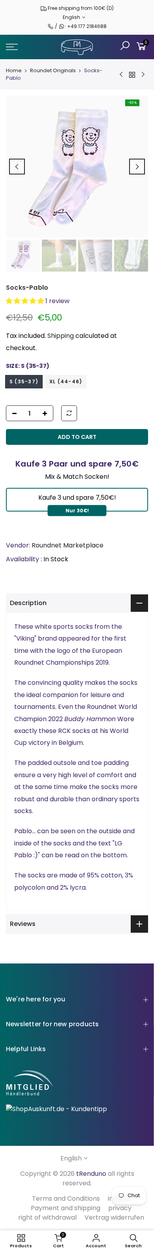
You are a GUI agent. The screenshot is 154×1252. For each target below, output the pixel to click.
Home (14, 70)
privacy (119, 1208)
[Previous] (17, 166)
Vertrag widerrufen (114, 1217)
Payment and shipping (65, 1208)
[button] (25, 301)
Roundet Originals (53, 70)
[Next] (137, 166)
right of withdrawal (47, 1217)
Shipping (60, 335)
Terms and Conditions (66, 1198)
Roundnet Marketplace (67, 545)
